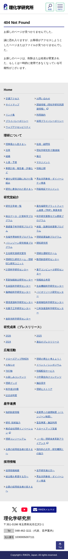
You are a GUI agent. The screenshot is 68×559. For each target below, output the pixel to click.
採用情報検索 (12, 470)
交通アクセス (12, 98)
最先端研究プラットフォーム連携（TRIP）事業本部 (50, 208)
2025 (39, 335)
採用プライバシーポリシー (50, 121)
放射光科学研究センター (18, 318)
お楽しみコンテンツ (16, 377)
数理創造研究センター (47, 259)
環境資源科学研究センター (19, 302)
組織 (8, 156)
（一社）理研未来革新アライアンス (50, 441)
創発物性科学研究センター (50, 302)
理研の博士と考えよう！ (48, 359)
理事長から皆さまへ (16, 144)
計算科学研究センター (17, 269)
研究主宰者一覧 (14, 206)
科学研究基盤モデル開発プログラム (50, 218)
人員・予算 (11, 162)
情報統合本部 (43, 279)
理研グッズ (11, 383)
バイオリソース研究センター (50, 294)
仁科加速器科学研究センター (50, 310)
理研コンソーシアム (16, 439)
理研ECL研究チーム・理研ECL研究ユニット (19, 261)
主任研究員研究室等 (16, 253)
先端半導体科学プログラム (19, 237)
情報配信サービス (45, 371)
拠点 (38, 156)
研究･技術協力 (13, 422)
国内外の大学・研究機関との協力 (50, 451)
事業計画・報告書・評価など (19, 170)
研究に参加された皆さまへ (19, 189)
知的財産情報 (12, 412)
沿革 (8, 150)
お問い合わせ (43, 98)
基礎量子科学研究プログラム (19, 228)
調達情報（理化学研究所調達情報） (50, 106)
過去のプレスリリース (47, 342)
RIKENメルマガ (46, 509)
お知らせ (10, 365)
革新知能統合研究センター (19, 279)
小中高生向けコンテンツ (48, 377)
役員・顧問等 (43, 144)
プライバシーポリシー (17, 121)
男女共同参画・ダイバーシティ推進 (50, 180)
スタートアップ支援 (46, 428)
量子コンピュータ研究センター (50, 271)
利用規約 (41, 115)
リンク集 (10, 115)
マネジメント (43, 162)
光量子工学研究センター (18, 308)
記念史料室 (11, 395)
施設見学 (41, 383)
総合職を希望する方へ (17, 476)
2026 (8, 335)
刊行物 (9, 371)
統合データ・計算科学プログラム (19, 218)
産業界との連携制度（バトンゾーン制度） (50, 414)
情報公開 (41, 168)
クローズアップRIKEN (17, 359)
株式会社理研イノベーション (19, 430)
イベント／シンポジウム (48, 365)
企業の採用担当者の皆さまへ (19, 451)
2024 (8, 342)
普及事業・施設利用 (46, 422)
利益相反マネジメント (47, 189)
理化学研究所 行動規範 (48, 150)
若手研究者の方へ (45, 470)
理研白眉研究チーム (46, 253)
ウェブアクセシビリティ (18, 127)
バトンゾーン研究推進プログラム (19, 245)
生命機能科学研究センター (50, 286)
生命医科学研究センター (18, 286)
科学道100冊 (12, 389)
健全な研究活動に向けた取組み (19, 180)
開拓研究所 (42, 243)
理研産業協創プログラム (48, 237)
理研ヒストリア (44, 389)
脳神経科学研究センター (18, 292)
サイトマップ (12, 104)
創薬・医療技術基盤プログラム (50, 228)
